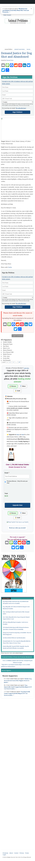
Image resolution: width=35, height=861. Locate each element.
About (11, 853)
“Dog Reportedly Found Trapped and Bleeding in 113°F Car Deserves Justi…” (18, 687)
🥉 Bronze (12, 386)
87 (19, 362)
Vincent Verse (9, 60)
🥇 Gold (17, 390)
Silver (17, 434)
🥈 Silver (23, 386)
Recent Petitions (6, 598)
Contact (16, 853)
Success (28, 49)
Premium (5, 853)
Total (6, 493)
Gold (22, 434)
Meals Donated (7, 15)
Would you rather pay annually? (17, 528)
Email (7, 473)
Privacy (22, 853)
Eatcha (10, 267)
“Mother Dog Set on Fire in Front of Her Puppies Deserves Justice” (18, 680)
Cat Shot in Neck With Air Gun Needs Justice (14, 637)
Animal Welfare (8, 49)
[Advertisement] (17, 35)
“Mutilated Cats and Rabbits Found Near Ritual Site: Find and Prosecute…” (15, 10)
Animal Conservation (19, 49)
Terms (27, 853)
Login (4, 854)
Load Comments (17, 335)
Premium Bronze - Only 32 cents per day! (17, 482)
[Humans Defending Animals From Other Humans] (17, 21)
